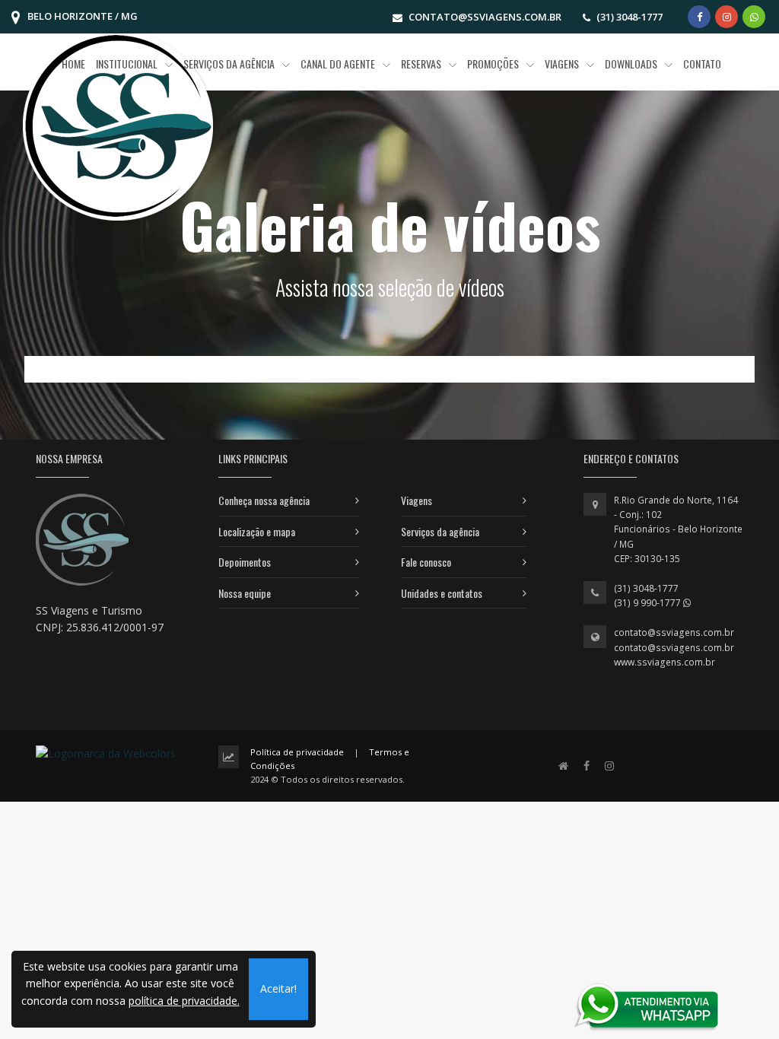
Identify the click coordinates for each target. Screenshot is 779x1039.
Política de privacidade (297, 752)
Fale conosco (426, 562)
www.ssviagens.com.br (664, 662)
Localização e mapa (256, 531)
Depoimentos (244, 562)
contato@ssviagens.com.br (674, 632)
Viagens (416, 500)
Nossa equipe (244, 593)
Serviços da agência (440, 531)
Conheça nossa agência (264, 500)
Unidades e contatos (441, 593)
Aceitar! (278, 988)
